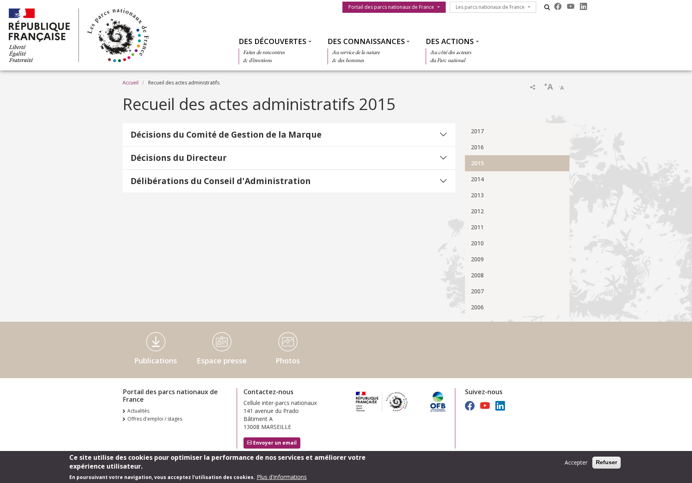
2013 (477, 195)
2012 (477, 211)
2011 (477, 227)
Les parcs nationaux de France (490, 7)
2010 (477, 243)
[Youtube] (570, 6)
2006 (477, 307)
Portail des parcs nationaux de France (391, 7)
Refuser (606, 462)
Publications (155, 360)
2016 (477, 147)
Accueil (131, 82)
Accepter (576, 462)
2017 (477, 131)
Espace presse (222, 360)
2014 (477, 179)
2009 (477, 259)
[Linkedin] (583, 6)
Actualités (138, 410)
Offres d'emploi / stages (154, 418)
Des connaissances (366, 41)
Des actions (450, 41)
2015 (477, 163)
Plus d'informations (282, 477)
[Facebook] (557, 6)
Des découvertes (272, 41)
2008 (477, 275)
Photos (288, 360)
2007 (477, 291)
